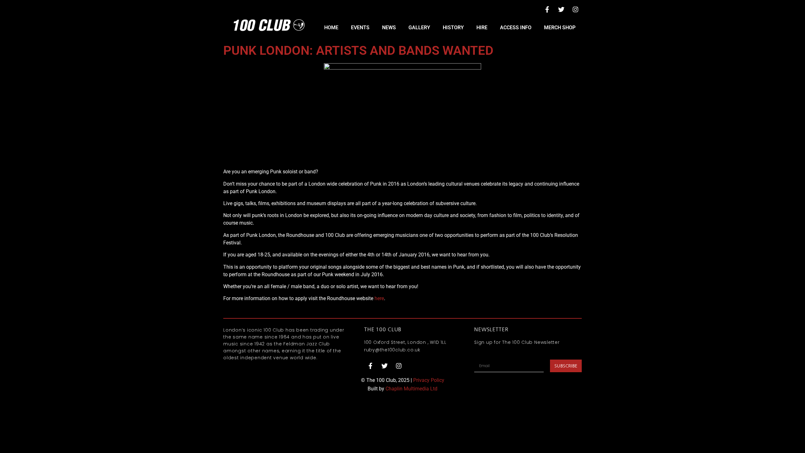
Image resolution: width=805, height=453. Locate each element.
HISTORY (453, 28)
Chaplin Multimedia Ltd (411, 389)
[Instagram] (575, 9)
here (379, 298)
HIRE (481, 28)
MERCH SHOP (559, 28)
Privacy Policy (428, 380)
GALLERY (419, 28)
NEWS (389, 28)
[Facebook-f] (547, 9)
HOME (331, 28)
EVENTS (360, 28)
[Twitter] (561, 9)
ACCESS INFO (515, 28)
